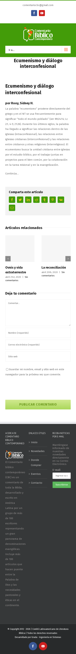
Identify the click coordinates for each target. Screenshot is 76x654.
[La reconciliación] (56, 248)
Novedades (38, 451)
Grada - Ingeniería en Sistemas (46, 637)
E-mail (56, 469)
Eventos (36, 474)
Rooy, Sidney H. (22, 103)
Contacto (36, 482)
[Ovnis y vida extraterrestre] (19, 248)
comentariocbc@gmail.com (38, 5)
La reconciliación (54, 267)
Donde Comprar (36, 462)
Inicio (34, 442)
